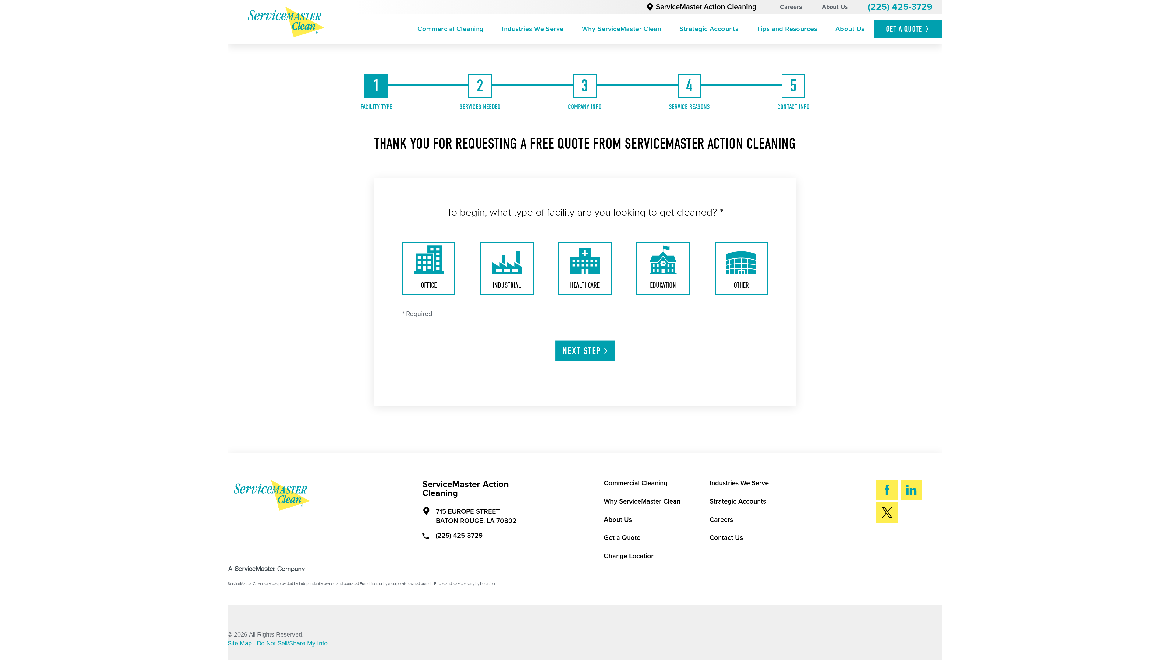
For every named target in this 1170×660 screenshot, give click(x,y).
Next (581, 351)
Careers (791, 7)
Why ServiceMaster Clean (621, 29)
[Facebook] (887, 490)
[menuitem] (450, 29)
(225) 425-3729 (900, 7)
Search (910, 541)
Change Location (629, 556)
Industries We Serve (532, 29)
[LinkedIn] (911, 490)
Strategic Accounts (708, 29)
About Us (835, 7)
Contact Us (726, 538)
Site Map (240, 643)
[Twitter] (887, 512)
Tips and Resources (787, 29)
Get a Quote (622, 538)
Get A (904, 29)
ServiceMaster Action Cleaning (706, 6)
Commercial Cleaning (450, 29)
